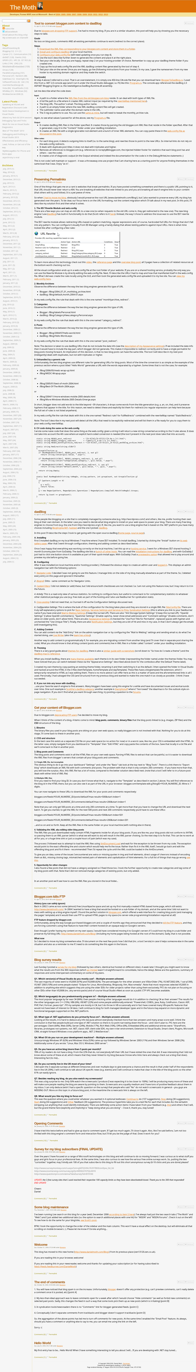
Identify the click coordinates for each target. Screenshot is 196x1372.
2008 (79, 14)
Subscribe (9, 28)
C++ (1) (18, 51)
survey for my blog (66, 967)
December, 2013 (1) (11, 179)
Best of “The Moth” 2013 (13, 130)
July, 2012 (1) (8, 218)
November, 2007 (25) (12, 419)
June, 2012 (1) (9, 222)
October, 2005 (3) (10, 508)
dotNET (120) (8, 57)
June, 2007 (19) (9, 436)
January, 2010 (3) (10, 326)
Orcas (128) (8, 69)
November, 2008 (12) (12, 376)
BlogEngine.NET (60, 527)
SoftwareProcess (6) (11, 82)
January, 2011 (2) (10, 283)
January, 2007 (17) (11, 454)
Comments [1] (39, 1357)
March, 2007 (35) (10, 447)
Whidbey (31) (8, 91)
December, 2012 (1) (11, 201)
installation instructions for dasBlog (154, 551)
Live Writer (58, 635)
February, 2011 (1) (11, 279)
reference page (104, 262)
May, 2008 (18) (9, 397)
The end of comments (49, 1282)
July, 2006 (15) (9, 476)
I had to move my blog (54, 197)
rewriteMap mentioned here (132, 101)
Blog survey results (47, 960)
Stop (163, 1099)
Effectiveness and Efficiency (15, 140)
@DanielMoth (11, 31)
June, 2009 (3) (9, 351)
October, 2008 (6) (10, 379)
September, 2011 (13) (12, 254)
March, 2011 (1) (10, 276)
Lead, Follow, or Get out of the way (16, 146)
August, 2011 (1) (10, 258)
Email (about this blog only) (15, 34)
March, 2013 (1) (10, 190)
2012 (100, 14)
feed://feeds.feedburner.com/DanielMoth (55, 1266)
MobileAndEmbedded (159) (16, 66)
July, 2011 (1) (8, 261)
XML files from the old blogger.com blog (89, 98)
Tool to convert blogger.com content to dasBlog (67, 23)
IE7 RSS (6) (26, 60)
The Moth (23, 7)
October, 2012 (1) (10, 208)
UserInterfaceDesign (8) (13, 85)
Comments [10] (40, 1140)
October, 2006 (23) (11, 465)
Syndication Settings (140, 610)
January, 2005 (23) (11, 540)
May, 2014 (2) (9, 172)
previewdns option (147, 554)
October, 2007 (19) (11, 422)
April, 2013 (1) (9, 186)
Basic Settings (82, 610)
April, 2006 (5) (9, 487)
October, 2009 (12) (11, 336)
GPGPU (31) (7, 60)
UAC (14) (25, 82)
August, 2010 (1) (10, 301)
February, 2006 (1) (11, 494)
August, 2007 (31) (10, 429)
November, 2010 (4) (11, 290)
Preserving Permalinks (50, 179)
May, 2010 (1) (9, 311)
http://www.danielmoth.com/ (49, 909)
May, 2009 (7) (9, 354)
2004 (58, 14)
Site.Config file (173, 607)
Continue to (132, 1099)
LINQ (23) (18, 63)
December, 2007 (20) (12, 415)
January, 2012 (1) (10, 240)
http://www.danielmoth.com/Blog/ (78, 933)
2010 (90, 14)
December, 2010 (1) (11, 286)
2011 (95, 14)
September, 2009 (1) (12, 340)
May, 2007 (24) (9, 440)
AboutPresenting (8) (11, 48)
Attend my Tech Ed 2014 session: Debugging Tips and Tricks (17, 119)
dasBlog (52, 214)
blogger (112, 1289)
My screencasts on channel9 (15, 37)
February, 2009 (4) (11, 365)
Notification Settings (102, 621)
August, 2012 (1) (10, 215)
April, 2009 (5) (9, 358)
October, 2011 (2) (10, 251)
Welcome (40, 1244)
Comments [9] (39, 1115)
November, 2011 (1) (11, 247)
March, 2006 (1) (10, 490)
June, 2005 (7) (9, 522)
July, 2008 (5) (8, 390)
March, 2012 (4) (10, 233)
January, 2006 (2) (10, 497)
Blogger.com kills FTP (49, 896)
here (112, 214)
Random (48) (21, 76)
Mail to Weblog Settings (73, 613)
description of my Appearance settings (144, 346)
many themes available (82, 658)
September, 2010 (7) (12, 297)
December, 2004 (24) (12, 544)
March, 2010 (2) (10, 318)
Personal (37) (8, 76)
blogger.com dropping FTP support (59, 30)
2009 (85, 14)
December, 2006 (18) (12, 458)
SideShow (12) (9, 79)
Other (71, 1102)
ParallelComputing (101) (13, 73)
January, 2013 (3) (10, 197)
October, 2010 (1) (10, 293)
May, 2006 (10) (9, 483)
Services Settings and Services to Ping (110, 610)
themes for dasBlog (78, 650)
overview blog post (131, 262)
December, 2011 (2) (11, 243)
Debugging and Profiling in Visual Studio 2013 (14, 136)
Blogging (59, 26)
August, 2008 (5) (10, 386)
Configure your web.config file (55, 54)
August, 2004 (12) (10, 558)
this (169, 1104)
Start (37, 1102)
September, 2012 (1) (12, 211)
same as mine (92, 112)
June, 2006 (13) (9, 479)
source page (137, 533)
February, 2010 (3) (11, 322)
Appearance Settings (99, 618)
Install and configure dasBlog (54, 51)
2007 (74, 14)
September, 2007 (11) (12, 426)
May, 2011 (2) (9, 268)
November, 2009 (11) (12, 333)
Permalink (53, 170)
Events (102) (20, 57)
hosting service (138, 548)
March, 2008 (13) (10, 404)
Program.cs (136, 82)
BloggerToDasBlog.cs (172, 80)
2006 (69, 14)
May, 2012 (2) (9, 226)
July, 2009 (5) (8, 347)
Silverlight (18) (22, 79)
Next (181, 179)
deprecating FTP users (66, 715)
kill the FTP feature (172, 922)
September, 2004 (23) (12, 554)
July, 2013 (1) (8, 183)
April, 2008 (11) (9, 401)
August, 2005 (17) (10, 515)
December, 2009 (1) (11, 329)
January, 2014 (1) (10, 176)
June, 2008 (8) (9, 394)
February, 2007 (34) (11, 451)
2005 (63, 14)
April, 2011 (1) (9, 272)
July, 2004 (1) (8, 561)
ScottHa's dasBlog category (80, 689)
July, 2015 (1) (8, 168)
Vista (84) (7, 88)
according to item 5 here (121, 1214)
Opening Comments (48, 1123)
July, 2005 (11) (9, 519)
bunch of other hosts (106, 551)
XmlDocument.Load (110, 843)
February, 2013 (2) (11, 193)
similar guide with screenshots (118, 650)
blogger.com (115, 912)
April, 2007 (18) (9, 444)
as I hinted (92, 969)
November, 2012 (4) (11, 204)
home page (124, 533)
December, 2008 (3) (11, 372)
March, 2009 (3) (10, 361)
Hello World (42, 1343)
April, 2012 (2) (9, 229)
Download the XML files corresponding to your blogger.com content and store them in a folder (87, 48)
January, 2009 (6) (10, 369)
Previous (189, 23)
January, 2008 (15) (11, 411)
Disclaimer (126, 1363)
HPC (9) (17, 60)
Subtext (73, 527)
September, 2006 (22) (12, 469)
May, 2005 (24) (9, 526)
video (89, 262)
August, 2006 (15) (10, 472)
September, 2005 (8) (12, 511)
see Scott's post (89, 1220)
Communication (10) (22, 54)
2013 (106, 14)
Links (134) (8, 63)
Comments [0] (39, 170)
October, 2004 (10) (11, 551)
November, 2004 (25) (12, 547)
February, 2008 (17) (11, 408)
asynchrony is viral (11, 157)
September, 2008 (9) (12, 383)
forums (137, 692)
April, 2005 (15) (9, 529)
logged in (162, 565)
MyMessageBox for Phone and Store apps (16, 152)
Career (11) (7, 54)
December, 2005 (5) (11, 501)
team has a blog (82, 635)
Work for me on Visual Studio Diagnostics (15, 126)
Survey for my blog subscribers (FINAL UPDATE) (68, 1149)
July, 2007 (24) (9, 433)
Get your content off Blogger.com (57, 707)
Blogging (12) (8, 51)
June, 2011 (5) (9, 265)
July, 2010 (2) (8, 304)
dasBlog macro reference (47, 653)
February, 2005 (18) (11, 537)
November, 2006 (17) (12, 461)
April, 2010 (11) (9, 315)
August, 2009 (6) (10, 344)
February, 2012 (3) (11, 236)
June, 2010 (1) (9, 308)
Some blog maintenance (51, 1207)
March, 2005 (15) (10, 533)
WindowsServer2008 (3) (13, 94)
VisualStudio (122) (20, 88)
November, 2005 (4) (11, 504)
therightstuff (121, 689)
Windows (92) (21, 91)
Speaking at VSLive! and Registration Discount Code (14, 106)
